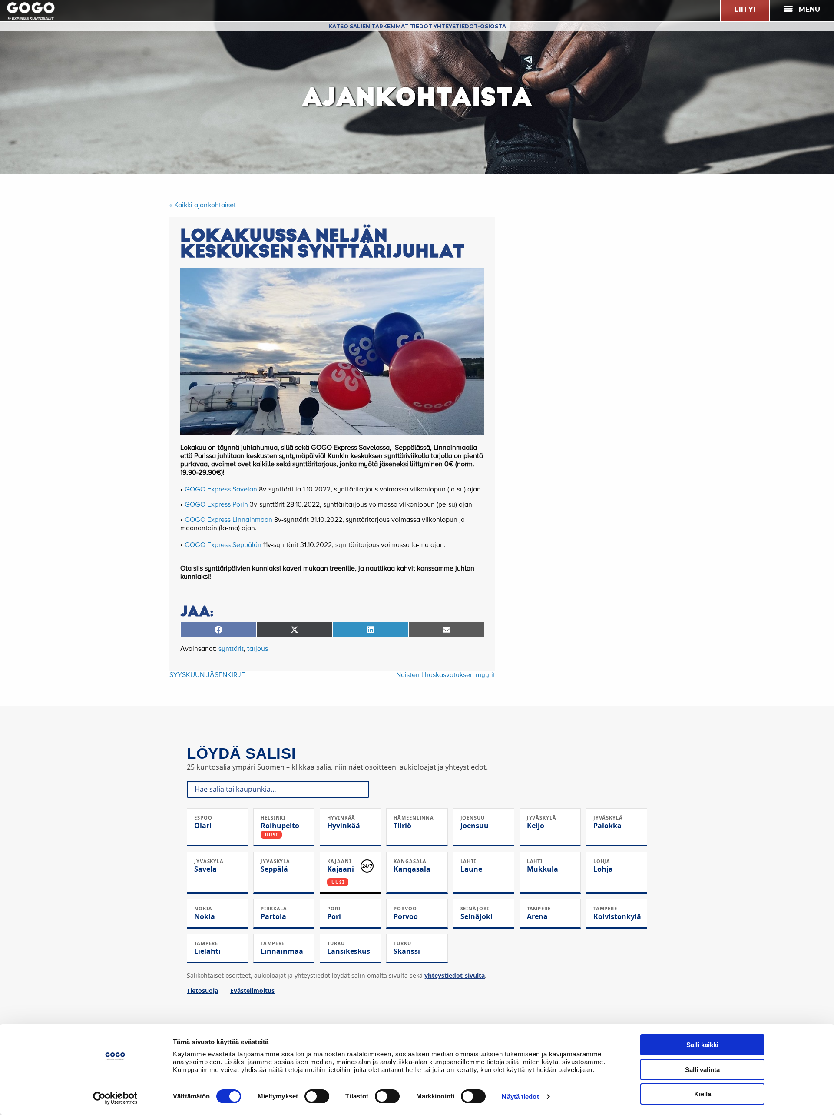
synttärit (231, 649)
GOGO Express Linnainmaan (228, 520)
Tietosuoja (202, 990)
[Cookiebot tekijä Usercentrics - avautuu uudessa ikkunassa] (115, 1098)
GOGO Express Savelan (221, 489)
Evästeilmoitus (252, 990)
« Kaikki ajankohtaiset (202, 205)
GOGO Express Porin (216, 504)
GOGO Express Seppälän (223, 545)
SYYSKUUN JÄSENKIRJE (207, 675)
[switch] (316, 1096)
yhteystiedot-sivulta (454, 975)
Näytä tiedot (520, 1096)
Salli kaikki (702, 1045)
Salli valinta (702, 1069)
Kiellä (702, 1094)
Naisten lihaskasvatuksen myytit (445, 675)
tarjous (257, 649)
